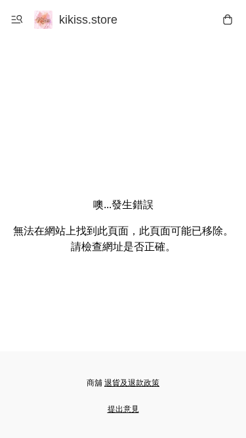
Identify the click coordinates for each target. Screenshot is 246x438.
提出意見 (123, 409)
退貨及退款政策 (131, 382)
